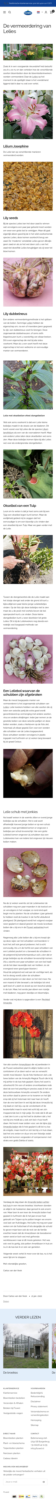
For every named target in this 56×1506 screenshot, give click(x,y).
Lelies (35, 77)
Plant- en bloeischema (13, 1443)
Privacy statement (39, 1406)
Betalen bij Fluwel (11, 1408)
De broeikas (10, 1372)
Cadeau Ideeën (10, 1458)
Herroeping (36, 1420)
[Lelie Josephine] (28, 114)
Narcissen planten (11, 1453)
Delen (6, 1301)
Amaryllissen (25, 1064)
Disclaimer (36, 1401)
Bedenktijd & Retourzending (38, 1395)
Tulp (5, 515)
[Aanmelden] (43, 1482)
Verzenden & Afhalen (13, 1403)
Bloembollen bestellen (14, 1398)
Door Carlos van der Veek (15, 1296)
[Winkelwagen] (51, 12)
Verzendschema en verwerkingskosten (40, 1413)
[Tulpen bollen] (28, 474)
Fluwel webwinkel (35, 927)
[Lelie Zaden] (28, 186)
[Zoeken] (9, 12)
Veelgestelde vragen (13, 1413)
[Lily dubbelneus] (28, 282)
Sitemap (34, 1425)
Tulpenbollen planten (13, 1448)
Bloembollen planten (13, 1438)
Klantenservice (10, 1393)
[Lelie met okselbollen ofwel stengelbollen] (28, 384)
